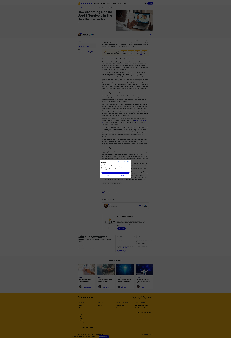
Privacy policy (121, 161)
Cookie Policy (127, 161)
